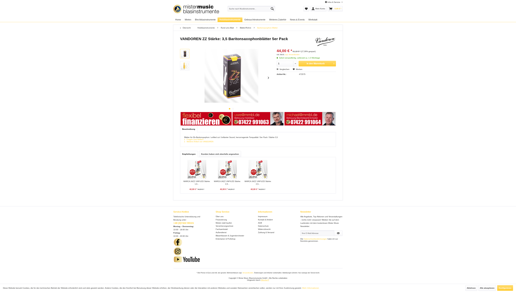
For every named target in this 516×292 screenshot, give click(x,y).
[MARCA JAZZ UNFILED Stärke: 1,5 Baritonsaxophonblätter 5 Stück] (197, 169)
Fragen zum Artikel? (195, 139)
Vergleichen (284, 69)
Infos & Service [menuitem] (334, 2)
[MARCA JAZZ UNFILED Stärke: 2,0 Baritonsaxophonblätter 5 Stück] (227, 169)
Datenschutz (263, 226)
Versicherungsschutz (224, 226)
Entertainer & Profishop (225, 239)
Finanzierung (221, 220)
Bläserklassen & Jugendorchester (230, 236)
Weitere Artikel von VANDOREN (199, 141)
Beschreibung (188, 129)
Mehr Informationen (310, 288)
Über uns (219, 216)
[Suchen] (272, 8)
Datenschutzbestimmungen (315, 239)
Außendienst (221, 232)
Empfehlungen (189, 154)
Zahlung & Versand (266, 232)
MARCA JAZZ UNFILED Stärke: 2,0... (227, 182)
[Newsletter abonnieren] (338, 233)
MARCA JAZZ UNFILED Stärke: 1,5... (196, 182)
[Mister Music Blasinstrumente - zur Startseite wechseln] (196, 14)
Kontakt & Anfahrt (265, 220)
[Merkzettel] (306, 8)
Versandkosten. (248, 273)
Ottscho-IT (265, 280)
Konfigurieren (505, 288)
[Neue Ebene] (206, 119)
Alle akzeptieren (487, 288)
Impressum (263, 216)
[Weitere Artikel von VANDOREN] (325, 41)
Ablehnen (471, 288)
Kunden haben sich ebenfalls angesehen (220, 154)
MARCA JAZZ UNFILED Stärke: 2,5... (258, 182)
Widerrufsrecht (264, 229)
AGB (260, 223)
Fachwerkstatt (222, 229)
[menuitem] (251, 8)
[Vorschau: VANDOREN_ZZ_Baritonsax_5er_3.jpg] (184, 53)
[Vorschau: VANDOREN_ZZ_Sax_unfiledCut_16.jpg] (184, 65)
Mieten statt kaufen (224, 223)
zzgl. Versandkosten (292, 55)
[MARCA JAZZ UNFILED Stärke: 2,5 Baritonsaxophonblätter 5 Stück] (258, 169)
